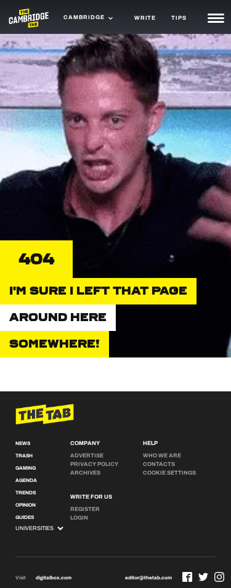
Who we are (162, 455)
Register (85, 509)
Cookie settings (169, 473)
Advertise (86, 455)
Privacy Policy (94, 464)
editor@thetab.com (148, 578)
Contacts (159, 464)
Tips (178, 18)
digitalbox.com (53, 578)
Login (79, 518)
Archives (85, 473)
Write (145, 18)
